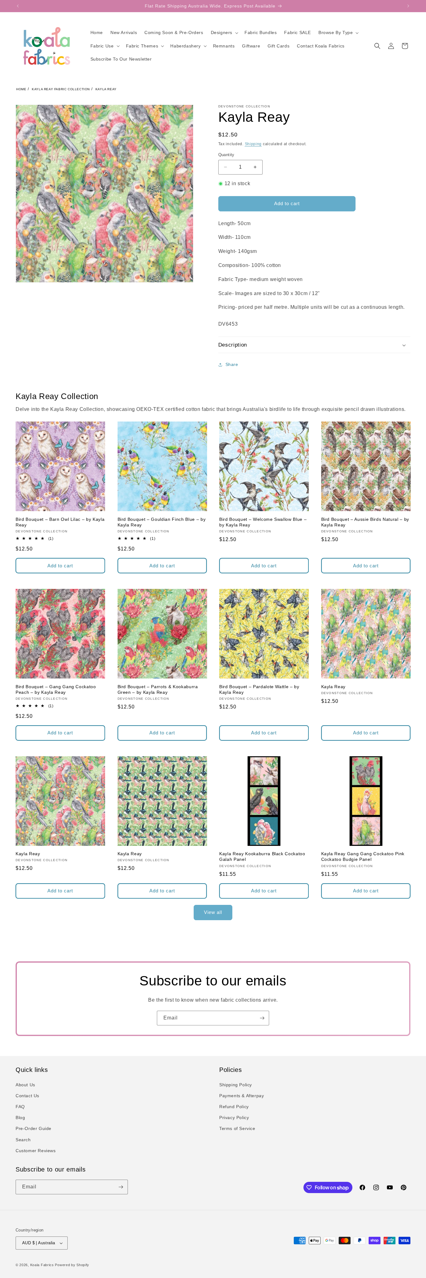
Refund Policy (234, 1106)
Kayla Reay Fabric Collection (61, 89)
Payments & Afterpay (241, 1095)
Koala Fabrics (42, 1265)
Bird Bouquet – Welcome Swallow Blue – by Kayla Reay (263, 522)
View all (213, 912)
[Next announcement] (408, 6)
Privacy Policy (234, 1117)
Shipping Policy (235, 1084)
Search (23, 1139)
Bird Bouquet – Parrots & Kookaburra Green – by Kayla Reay (158, 689)
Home (21, 89)
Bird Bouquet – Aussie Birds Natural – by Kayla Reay (365, 522)
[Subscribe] (262, 1018)
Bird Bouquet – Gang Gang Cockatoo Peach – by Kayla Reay (56, 689)
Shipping (253, 144)
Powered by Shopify (72, 1265)
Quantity (226, 154)
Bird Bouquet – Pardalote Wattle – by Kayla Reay (259, 689)
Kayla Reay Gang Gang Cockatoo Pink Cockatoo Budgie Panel (362, 856)
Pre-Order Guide (33, 1128)
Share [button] (231, 364)
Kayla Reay (106, 89)
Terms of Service (237, 1128)
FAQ (20, 1106)
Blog (20, 1117)
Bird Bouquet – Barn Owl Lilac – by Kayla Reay (60, 522)
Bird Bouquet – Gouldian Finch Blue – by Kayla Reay (162, 522)
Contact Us (27, 1095)
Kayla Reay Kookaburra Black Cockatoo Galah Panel (262, 856)
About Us (25, 1084)
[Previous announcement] (18, 6)
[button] (224, 32)
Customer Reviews (36, 1150)
